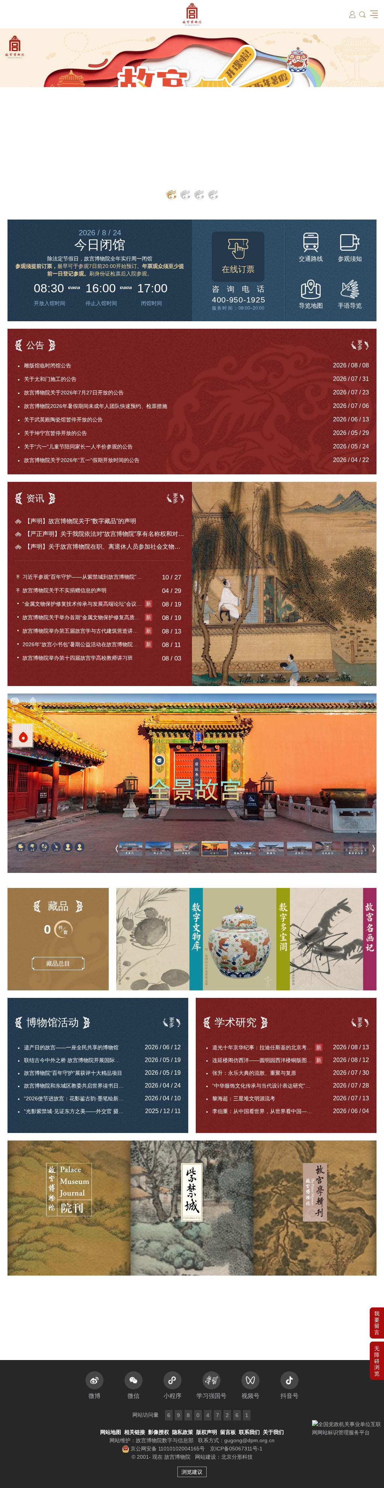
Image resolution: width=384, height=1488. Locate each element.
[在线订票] (238, 257)
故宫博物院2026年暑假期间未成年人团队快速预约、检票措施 (95, 406)
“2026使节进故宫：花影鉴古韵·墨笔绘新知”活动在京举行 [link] (79, 1098)
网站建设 (205, 1457)
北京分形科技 (237, 1457)
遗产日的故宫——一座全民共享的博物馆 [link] (71, 1047)
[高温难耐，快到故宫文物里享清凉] (284, 584)
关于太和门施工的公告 (50, 379)
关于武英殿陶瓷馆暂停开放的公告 (63, 420)
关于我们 (273, 1432)
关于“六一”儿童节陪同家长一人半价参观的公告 (78, 447)
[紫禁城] (192, 1208)
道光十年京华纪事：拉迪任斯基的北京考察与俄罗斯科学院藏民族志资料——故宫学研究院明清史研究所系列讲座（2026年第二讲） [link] (267, 1047)
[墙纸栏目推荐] (192, 118)
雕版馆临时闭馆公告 (47, 366)
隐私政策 (182, 1432)
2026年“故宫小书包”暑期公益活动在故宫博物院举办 (86, 644)
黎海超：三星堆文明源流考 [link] (243, 1098)
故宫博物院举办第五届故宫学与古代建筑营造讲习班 (86, 631)
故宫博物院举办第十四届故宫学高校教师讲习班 (77, 658)
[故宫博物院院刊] (69, 1208)
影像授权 (158, 1432)
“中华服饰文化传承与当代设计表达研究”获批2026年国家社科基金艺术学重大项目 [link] (267, 1086)
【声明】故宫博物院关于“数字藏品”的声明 (80, 521)
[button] (377, 1318)
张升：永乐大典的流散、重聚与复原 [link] (254, 1073)
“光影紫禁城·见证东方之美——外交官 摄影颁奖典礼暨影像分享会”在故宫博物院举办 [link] (79, 1111)
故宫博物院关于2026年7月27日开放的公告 (74, 393)
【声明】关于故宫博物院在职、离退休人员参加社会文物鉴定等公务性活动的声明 (104, 546)
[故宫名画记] (333, 939)
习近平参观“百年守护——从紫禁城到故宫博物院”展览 (84, 577)
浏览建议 (192, 1472)
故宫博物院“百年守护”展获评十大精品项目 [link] (73, 1073)
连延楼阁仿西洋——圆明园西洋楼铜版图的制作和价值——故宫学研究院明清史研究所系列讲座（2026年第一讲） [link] (267, 1060)
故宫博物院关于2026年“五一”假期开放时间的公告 (82, 460)
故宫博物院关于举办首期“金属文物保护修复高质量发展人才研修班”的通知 (87, 617)
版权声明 (206, 1432)
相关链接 (134, 1432)
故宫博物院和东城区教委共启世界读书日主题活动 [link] (79, 1086)
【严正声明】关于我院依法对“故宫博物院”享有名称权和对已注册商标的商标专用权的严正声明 (104, 534)
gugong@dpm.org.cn (249, 1440)
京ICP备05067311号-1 (236, 1449)
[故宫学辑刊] (315, 1208)
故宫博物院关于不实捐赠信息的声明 (64, 590)
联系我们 (249, 1432)
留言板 (228, 1432)
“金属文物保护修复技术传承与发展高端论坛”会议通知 (86, 604)
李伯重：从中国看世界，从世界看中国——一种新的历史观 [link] (267, 1111)
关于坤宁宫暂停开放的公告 (55, 433)
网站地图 (110, 1432)
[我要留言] (377, 1280)
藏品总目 (58, 963)
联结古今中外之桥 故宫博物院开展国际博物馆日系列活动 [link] (79, 1060)
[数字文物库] (159, 939)
